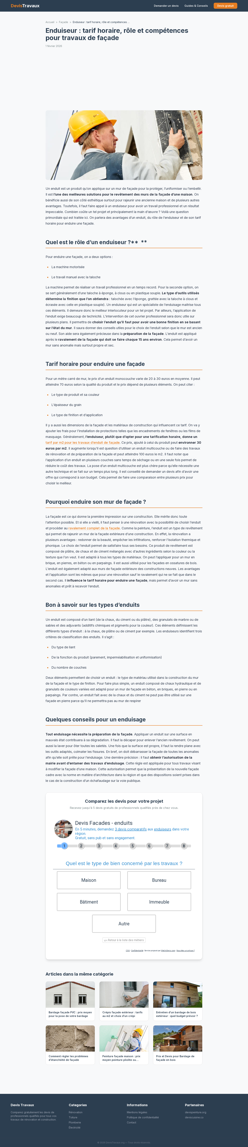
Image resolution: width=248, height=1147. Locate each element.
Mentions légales (137, 1112)
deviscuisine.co (194, 1117)
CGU (128, 951)
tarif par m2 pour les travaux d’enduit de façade (83, 442)
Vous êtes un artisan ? (185, 951)
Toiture (73, 1117)
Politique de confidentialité (143, 1117)
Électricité (74, 1127)
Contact (131, 1122)
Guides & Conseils (196, 5)
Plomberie (75, 1122)
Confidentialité (137, 951)
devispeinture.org (195, 1112)
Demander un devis (166, 5)
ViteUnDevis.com (168, 951)
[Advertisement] (124, 79)
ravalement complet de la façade (94, 528)
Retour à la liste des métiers (125, 940)
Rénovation (75, 1112)
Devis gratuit (225, 5)
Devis (25, 5)
